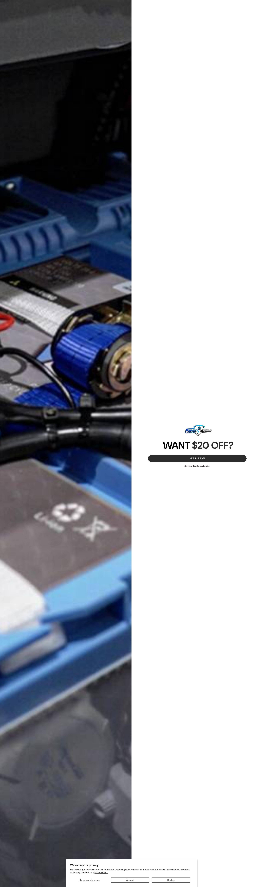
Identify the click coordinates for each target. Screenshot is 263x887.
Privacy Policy (101, 872)
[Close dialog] (259, 3)
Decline (171, 880)
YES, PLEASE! (197, 458)
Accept (130, 880)
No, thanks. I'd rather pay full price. (197, 466)
